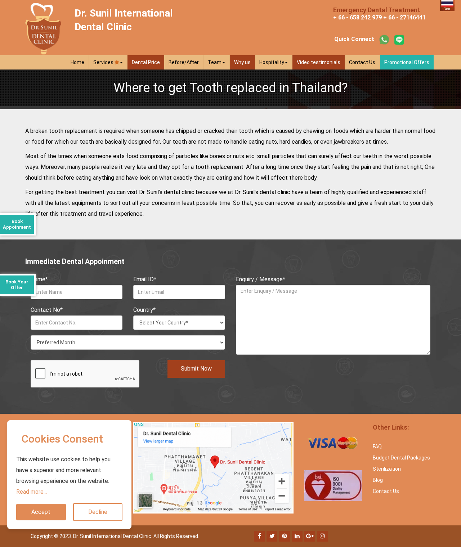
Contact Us (362, 62)
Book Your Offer (16, 284)
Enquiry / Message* (260, 279)
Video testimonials (318, 62)
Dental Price (146, 62)
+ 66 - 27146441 (404, 17)
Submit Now (196, 368)
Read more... (31, 491)
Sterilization (387, 469)
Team (214, 62)
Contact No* (47, 309)
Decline (97, 511)
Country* (144, 309)
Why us (242, 62)
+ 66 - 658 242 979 (357, 17)
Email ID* (144, 279)
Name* (39, 279)
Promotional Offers (406, 62)
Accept (40, 511)
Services (104, 62)
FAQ (377, 446)
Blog (378, 480)
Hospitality (271, 62)
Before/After (184, 62)
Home (77, 62)
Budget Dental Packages (401, 458)
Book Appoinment (17, 224)
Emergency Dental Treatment (376, 10)
